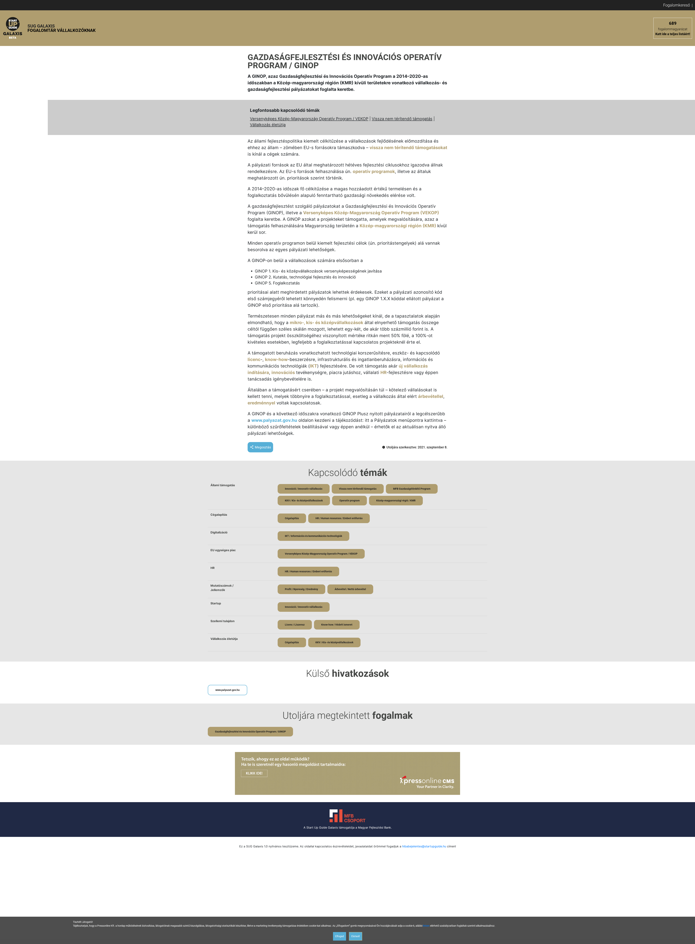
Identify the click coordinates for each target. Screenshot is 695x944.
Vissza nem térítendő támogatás (402, 118)
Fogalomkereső (676, 5)
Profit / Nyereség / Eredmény (301, 589)
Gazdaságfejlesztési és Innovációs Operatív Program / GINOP (250, 731)
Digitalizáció (219, 532)
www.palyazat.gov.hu (274, 420)
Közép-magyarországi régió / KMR (396, 500)
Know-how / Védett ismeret (336, 624)
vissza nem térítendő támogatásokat (408, 147)
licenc (254, 359)
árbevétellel (430, 396)
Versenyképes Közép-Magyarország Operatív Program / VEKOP (309, 118)
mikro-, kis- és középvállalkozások (326, 322)
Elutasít (355, 936)
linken (426, 925)
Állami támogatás (222, 485)
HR (383, 372)
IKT (313, 366)
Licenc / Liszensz (295, 624)
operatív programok (374, 171)
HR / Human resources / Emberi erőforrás (339, 518)
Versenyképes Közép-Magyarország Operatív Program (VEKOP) (371, 212)
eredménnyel (261, 403)
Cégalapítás (218, 514)
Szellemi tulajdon (222, 621)
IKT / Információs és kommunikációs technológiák (313, 536)
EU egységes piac (223, 550)
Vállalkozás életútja (268, 124)
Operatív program (349, 500)
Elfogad (339, 936)
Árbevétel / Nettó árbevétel (350, 589)
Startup (215, 603)
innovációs (283, 372)
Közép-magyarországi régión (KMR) (398, 225)
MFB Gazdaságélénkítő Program (411, 488)
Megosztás (263, 447)
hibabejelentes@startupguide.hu (424, 846)
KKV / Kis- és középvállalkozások (304, 500)
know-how (276, 359)
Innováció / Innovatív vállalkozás (303, 488)
